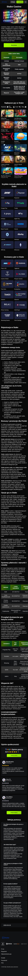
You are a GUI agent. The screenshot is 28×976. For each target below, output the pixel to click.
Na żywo (10, 107)
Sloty (23, 106)
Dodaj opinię (14, 755)
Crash (16, 106)
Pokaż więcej (14, 812)
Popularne (3, 106)
